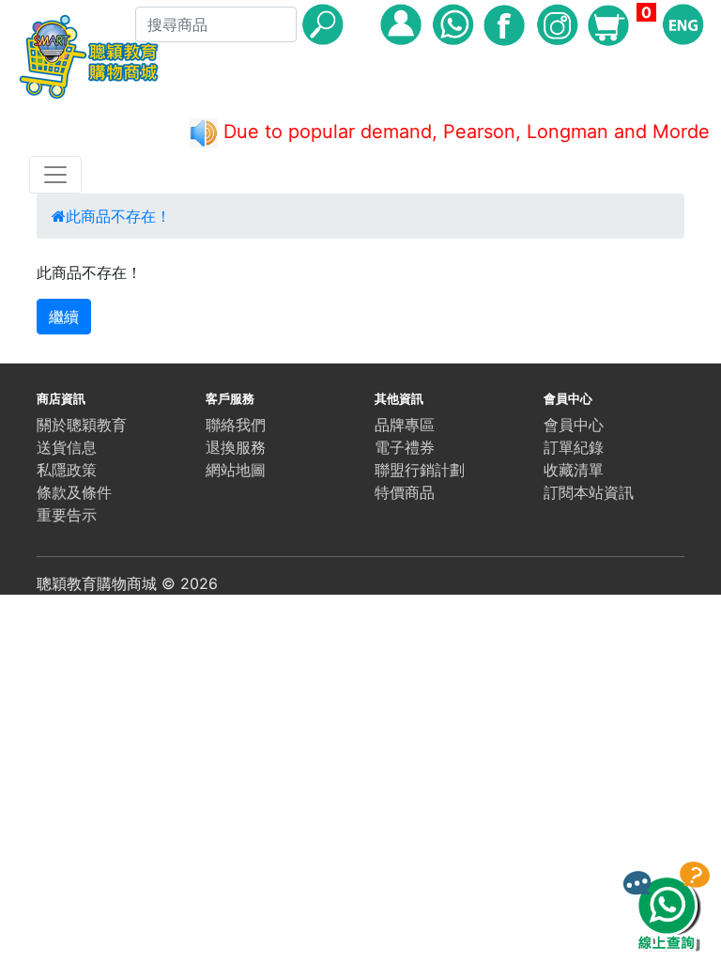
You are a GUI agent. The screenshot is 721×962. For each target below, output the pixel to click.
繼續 (64, 316)
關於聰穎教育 (82, 424)
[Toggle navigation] (55, 175)
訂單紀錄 (574, 447)
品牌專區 (405, 424)
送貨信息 (67, 447)
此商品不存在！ (118, 216)
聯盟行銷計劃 (420, 469)
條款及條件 (74, 492)
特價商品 (405, 492)
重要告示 (67, 514)
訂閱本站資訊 (589, 492)
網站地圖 (236, 469)
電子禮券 (405, 447)
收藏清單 (574, 469)
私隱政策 (67, 469)
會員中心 (574, 424)
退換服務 (236, 447)
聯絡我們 (236, 424)
